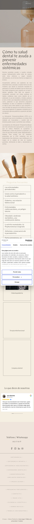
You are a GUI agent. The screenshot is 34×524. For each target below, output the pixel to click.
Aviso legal (22, 519)
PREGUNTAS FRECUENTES (16, 489)
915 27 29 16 (16, 441)
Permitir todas (17, 272)
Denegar (17, 282)
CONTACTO (17, 493)
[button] (17, 188)
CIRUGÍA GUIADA (17, 481)
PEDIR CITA (17, 498)
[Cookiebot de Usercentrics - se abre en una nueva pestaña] (25, 241)
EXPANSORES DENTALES (17, 470)
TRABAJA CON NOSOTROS (17, 510)
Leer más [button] (4, 409)
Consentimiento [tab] (6, 245)
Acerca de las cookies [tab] (26, 245)
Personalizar (16, 277)
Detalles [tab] (15, 245)
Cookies (20, 521)
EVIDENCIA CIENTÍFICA (17, 502)
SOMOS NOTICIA (17, 506)
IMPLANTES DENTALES (16, 477)
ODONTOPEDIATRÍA (17, 474)
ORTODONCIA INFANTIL (17, 461)
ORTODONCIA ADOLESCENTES (17, 465)
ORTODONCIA (16, 457)
